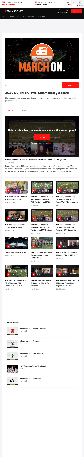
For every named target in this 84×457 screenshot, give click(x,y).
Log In (50, 143)
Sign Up (70, 85)
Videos (10, 110)
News (24, 110)
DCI (6, 85)
